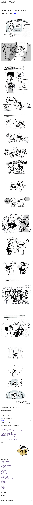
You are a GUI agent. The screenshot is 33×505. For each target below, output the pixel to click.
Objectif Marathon (5, 464)
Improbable (4, 480)
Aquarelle (3, 469)
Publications (4, 462)
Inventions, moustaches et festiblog (9, 436)
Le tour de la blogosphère (7, 478)
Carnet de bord (5, 461)
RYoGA (15, 13)
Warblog (3, 485)
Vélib (2, 486)
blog (1, 8)
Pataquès (3, 470)
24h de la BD (4, 473)
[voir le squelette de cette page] (31, 500)
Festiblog (5, 8)
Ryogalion (3, 466)
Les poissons (4, 476)
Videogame (4, 481)
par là (19, 407)
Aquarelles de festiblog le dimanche (9, 439)
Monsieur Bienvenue (6, 465)
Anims (2, 471)
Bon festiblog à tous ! (6, 429)
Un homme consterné (5, 414)
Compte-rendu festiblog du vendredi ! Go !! (11, 430)
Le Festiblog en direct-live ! (7, 438)
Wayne (2, 420)
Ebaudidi (3, 483)
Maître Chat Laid (5, 477)
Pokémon (3, 475)
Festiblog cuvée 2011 (6, 433)
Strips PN (3, 482)
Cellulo (3, 487)
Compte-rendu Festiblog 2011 (8, 434)
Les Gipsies (4, 467)
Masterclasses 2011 (6, 435)
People (3, 488)
